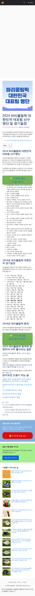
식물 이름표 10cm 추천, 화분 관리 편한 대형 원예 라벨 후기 (21, 501)
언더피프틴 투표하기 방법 (11, 394)
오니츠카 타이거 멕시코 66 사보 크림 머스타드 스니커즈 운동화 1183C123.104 (21, 540)
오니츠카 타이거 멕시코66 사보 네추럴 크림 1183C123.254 (21, 549)
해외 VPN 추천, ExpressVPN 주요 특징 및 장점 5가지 (21, 471)
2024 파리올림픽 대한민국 (13, 405)
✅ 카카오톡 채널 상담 (17, 436)
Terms (19, 582)
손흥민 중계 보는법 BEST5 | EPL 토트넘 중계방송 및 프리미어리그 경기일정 (16, 380)
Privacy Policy (12, 582)
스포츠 (7, 402)
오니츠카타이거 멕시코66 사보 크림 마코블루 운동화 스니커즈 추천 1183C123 (21, 521)
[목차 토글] (9, 145)
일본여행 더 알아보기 (10, 458)
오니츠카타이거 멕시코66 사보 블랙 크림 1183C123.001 (21, 491)
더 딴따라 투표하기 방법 (11, 397)
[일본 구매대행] (2, 2)
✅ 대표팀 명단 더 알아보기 (17, 180)
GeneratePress (26, 585)
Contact (24, 582)
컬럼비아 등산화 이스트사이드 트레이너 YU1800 (21, 481)
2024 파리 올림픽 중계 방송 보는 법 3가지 (19, 140)
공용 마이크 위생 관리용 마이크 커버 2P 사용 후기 (21, 510)
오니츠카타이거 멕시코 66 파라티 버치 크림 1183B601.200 (21, 559)
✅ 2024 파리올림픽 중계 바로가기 (17, 339)
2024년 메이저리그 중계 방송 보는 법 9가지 (17, 386)
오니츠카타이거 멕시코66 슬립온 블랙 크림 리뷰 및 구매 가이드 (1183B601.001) (21, 570)
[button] (24, 2)
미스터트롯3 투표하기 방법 (12, 390)
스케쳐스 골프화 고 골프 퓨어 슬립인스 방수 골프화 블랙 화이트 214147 (21, 531)
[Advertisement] (17, 22)
